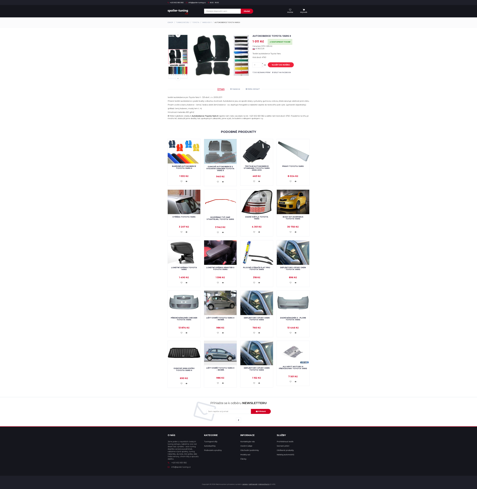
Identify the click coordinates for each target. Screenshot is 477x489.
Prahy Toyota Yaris (293, 166)
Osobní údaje (246, 446)
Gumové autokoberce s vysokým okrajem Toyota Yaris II (220, 168)
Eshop (170, 22)
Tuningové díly (182, 22)
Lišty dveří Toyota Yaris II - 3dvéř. (220, 369)
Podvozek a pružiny (213, 450)
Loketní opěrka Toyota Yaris (184, 268)
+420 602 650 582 (176, 2)
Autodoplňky (210, 446)
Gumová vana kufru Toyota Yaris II (184, 369)
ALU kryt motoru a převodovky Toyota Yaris (293, 367)
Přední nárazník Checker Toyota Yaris (184, 319)
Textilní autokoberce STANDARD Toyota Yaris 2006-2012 (257, 168)
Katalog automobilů (285, 454)
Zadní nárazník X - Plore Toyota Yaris (293, 319)
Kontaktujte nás (247, 441)
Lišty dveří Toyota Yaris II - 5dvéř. (220, 319)
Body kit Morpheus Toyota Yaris (293, 218)
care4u (245, 484)
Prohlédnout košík (285, 441)
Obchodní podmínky (249, 450)
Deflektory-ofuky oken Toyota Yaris (293, 268)
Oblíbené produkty (285, 450)
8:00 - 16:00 (214, 2)
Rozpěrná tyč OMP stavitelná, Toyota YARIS (220, 218)
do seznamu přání (262, 72)
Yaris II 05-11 (207, 22)
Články (243, 459)
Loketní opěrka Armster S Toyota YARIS (220, 268)
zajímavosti (253, 484)
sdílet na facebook (282, 72)
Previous (178, 34)
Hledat (247, 11)
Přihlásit (262, 411)
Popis (222, 89)
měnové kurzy (263, 484)
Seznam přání (283, 446)
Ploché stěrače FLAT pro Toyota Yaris (256, 268)
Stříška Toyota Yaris (184, 217)
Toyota (195, 22)
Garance (236, 89)
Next (178, 78)
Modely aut (245, 454)
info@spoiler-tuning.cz (197, 2)
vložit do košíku (281, 65)
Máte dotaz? (253, 89)
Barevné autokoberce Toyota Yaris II (184, 167)
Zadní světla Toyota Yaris (256, 218)
